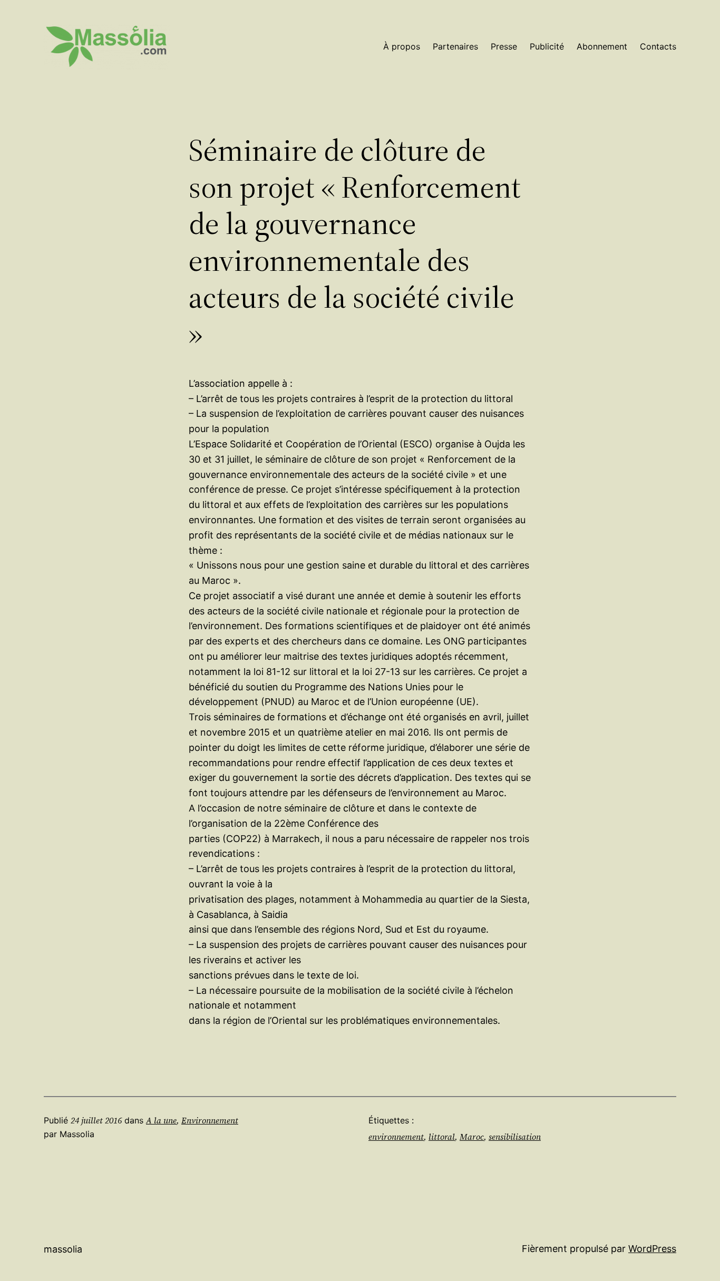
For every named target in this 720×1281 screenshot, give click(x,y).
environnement (396, 1136)
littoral (442, 1136)
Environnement (209, 1120)
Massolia (63, 1249)
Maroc (472, 1136)
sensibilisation (515, 1136)
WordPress (652, 1248)
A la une (161, 1120)
